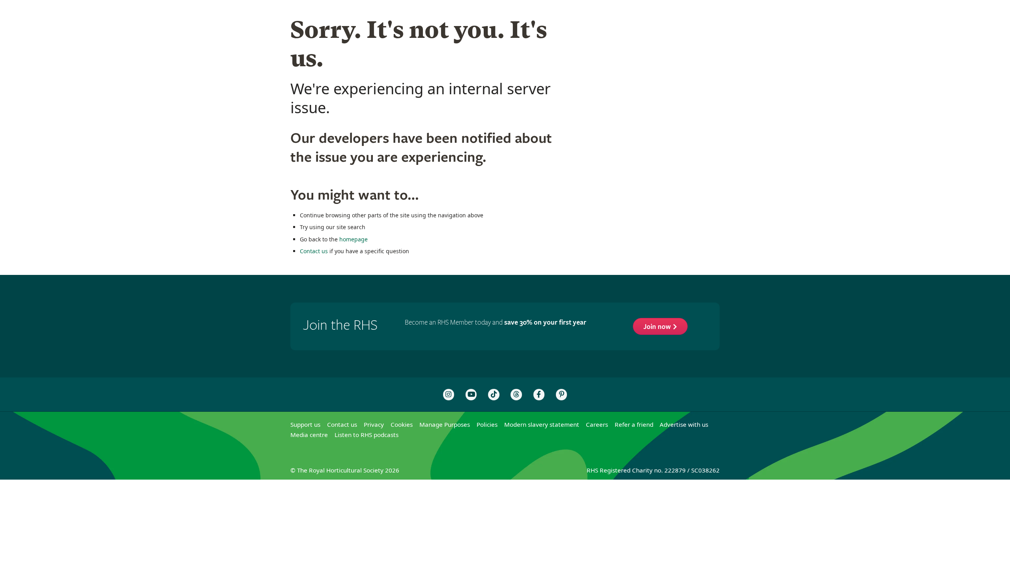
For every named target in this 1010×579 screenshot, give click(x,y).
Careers (597, 424)
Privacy (374, 424)
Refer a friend (634, 424)
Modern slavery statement (541, 424)
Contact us (314, 251)
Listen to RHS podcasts (366, 435)
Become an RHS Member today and (495, 322)
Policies (487, 424)
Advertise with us (684, 424)
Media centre (309, 435)
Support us (305, 424)
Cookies (402, 424)
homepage (353, 239)
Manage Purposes (444, 424)
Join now (657, 327)
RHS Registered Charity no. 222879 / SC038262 (653, 470)
